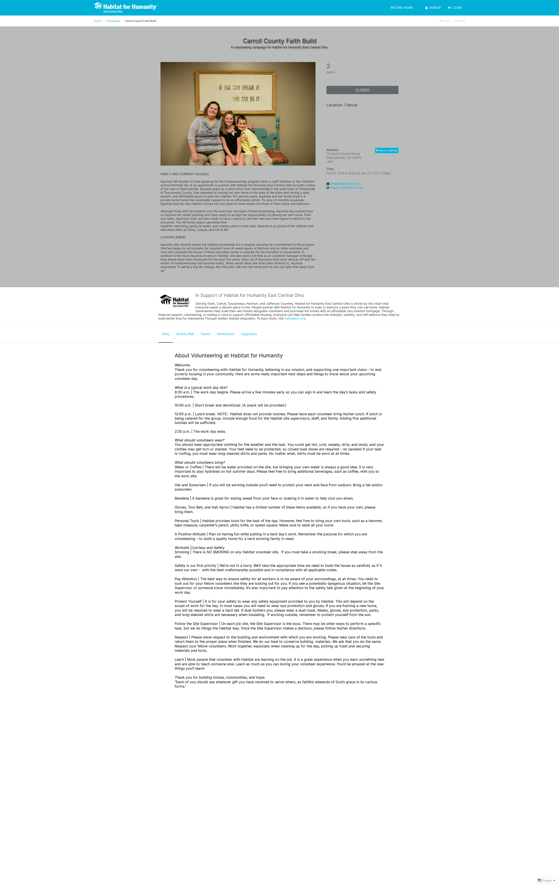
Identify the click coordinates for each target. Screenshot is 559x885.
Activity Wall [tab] (185, 334)
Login (457, 7)
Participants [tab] (225, 334)
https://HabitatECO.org (346, 187)
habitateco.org (295, 318)
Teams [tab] (205, 334)
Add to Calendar (388, 150)
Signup (435, 7)
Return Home (402, 7)
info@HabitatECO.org (345, 183)
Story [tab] (165, 334)
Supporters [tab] (249, 334)
